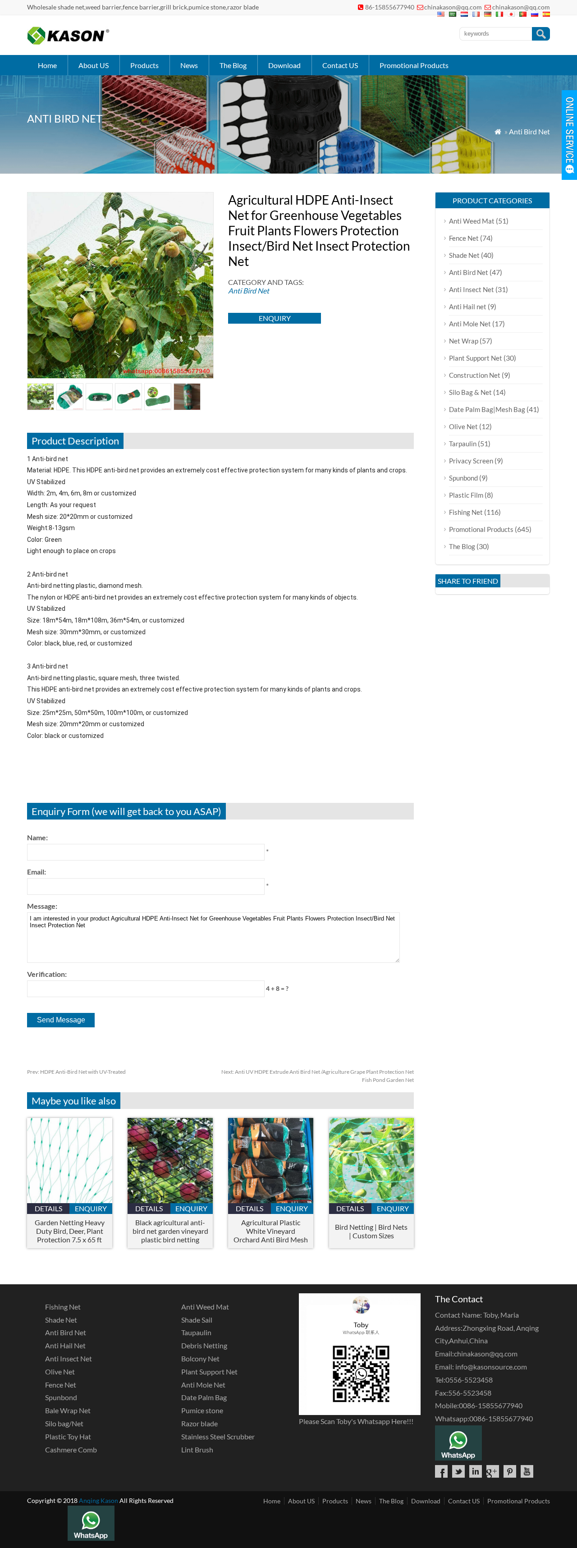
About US (93, 65)
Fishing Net (466, 512)
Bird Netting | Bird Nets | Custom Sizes (371, 1231)
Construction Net (474, 375)
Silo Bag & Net (470, 392)
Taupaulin (196, 1332)
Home (47, 65)
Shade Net (464, 255)
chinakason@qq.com (453, 7)
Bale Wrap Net (68, 1410)
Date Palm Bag (204, 1397)
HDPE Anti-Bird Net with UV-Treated (76, 1071)
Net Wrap (463, 341)
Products (144, 65)
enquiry (275, 318)
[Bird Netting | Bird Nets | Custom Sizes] (371, 1200)
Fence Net (464, 238)
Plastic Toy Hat (68, 1436)
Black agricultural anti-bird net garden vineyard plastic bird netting (170, 1231)
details (48, 1208)
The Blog (233, 65)
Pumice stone (202, 1410)
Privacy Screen (471, 461)
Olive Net (463, 426)
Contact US (340, 65)
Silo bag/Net (64, 1423)
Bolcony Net (200, 1358)
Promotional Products (414, 65)
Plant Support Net (475, 358)
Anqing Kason (98, 1500)
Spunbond (463, 478)
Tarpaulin (462, 444)
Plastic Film (466, 495)
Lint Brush (197, 1449)
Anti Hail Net (65, 1345)
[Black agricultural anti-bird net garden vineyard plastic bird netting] (170, 1200)
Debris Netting (204, 1345)
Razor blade (199, 1423)
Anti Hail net (467, 306)
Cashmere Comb (71, 1449)
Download (284, 65)
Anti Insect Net (471, 289)
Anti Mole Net (470, 324)
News (189, 65)
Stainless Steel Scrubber (218, 1436)
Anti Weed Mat (472, 221)
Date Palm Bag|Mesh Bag (487, 409)
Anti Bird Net (529, 131)
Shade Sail (196, 1319)
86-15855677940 (389, 7)
